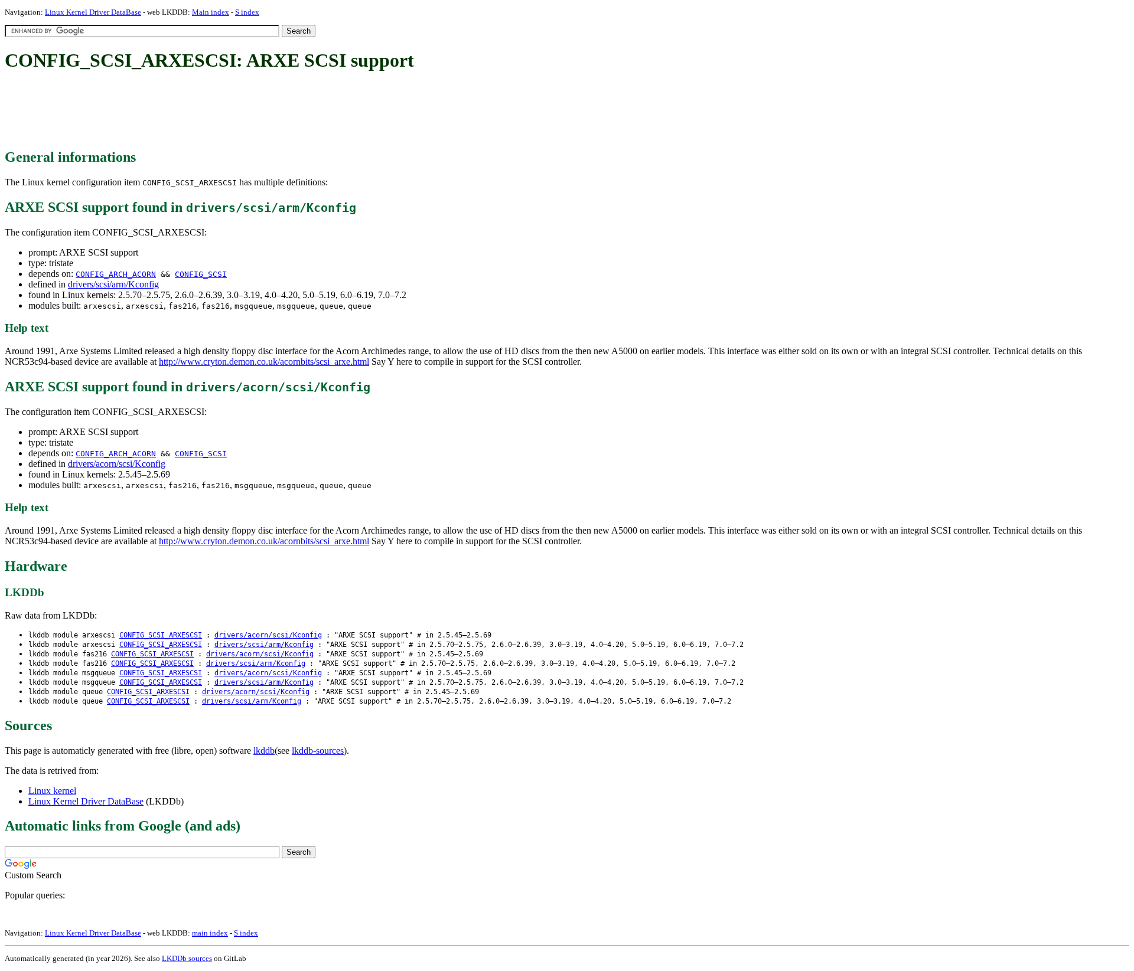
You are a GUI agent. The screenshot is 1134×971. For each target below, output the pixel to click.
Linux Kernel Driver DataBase (93, 12)
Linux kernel (52, 791)
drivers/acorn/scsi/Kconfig (116, 464)
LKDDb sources (187, 958)
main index (210, 933)
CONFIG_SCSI (201, 274)
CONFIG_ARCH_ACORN (116, 274)
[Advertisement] (220, 111)
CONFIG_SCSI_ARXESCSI (160, 635)
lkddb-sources (318, 751)
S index (247, 12)
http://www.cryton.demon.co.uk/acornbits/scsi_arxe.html (264, 362)
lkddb (264, 751)
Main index (210, 12)
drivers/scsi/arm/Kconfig (113, 284)
